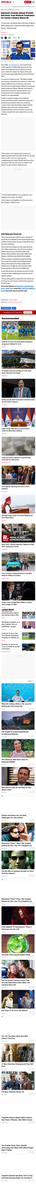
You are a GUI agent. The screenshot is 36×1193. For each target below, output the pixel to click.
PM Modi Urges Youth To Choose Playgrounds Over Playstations (17, 516)
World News (4, 375)
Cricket (3, 617)
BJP (30, 156)
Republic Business (6, 462)
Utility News (4, 491)
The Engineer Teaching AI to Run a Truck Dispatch (15, 488)
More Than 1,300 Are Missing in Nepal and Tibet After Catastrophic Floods (18, 545)
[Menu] (33, 2)
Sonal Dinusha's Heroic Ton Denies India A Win (10, 614)
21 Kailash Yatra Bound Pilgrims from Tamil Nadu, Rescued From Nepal (16, 372)
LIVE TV (28, 2)
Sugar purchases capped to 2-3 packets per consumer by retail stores (16, 459)
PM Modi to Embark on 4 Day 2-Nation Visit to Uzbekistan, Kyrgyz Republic (11, 625)
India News (3, 35)
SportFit (3, 346)
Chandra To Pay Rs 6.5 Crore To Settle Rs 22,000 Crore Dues (11, 646)
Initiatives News (5, 578)
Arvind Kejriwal (14, 65)
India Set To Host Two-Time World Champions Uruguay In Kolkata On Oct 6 (17, 343)
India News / (8, 6)
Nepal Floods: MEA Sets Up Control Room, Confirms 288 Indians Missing (16, 430)
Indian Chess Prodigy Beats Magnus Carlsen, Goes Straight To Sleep (17, 603)
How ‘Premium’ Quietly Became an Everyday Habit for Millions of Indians (17, 574)
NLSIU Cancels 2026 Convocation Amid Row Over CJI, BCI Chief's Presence (18, 401)
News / (3, 6)
